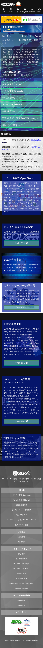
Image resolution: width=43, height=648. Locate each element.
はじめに (21, 554)
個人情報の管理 (21, 578)
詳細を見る (20, 243)
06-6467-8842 (12, 72)
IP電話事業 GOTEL (10, 111)
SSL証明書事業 (8, 98)
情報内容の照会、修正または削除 (22, 583)
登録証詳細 (22, 605)
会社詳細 (21, 537)
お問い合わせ (32, 11)
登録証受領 (22, 600)
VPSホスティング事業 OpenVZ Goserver (19, 118)
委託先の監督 (21, 573)
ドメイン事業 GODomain (12, 91)
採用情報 (39, 11)
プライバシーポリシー (17, 12)
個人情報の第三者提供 (22, 568)
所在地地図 (22, 542)
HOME (3, 11)
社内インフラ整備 (9, 125)
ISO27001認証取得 (25, 12)
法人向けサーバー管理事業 (13, 104)
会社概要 (11, 11)
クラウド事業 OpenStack (12, 84)
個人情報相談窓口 (21, 588)
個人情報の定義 (21, 559)
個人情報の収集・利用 (22, 564)
